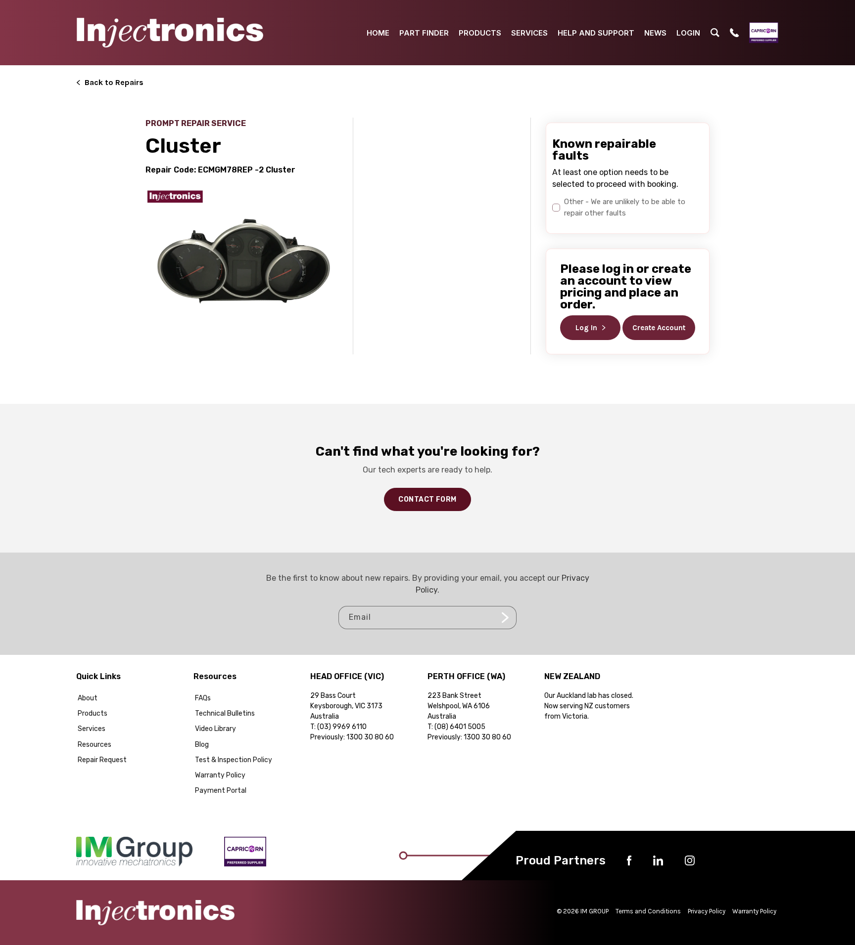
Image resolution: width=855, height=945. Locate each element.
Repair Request (102, 760)
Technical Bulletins (225, 713)
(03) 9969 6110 (342, 727)
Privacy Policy (706, 911)
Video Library (215, 729)
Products (92, 713)
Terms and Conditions (648, 911)
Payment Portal (220, 790)
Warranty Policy (220, 775)
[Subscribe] (505, 617)
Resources (94, 744)
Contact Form (427, 499)
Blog (202, 744)
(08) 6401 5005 (459, 727)
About (87, 698)
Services (91, 729)
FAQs (203, 698)
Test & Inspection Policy (233, 760)
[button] (715, 32)
